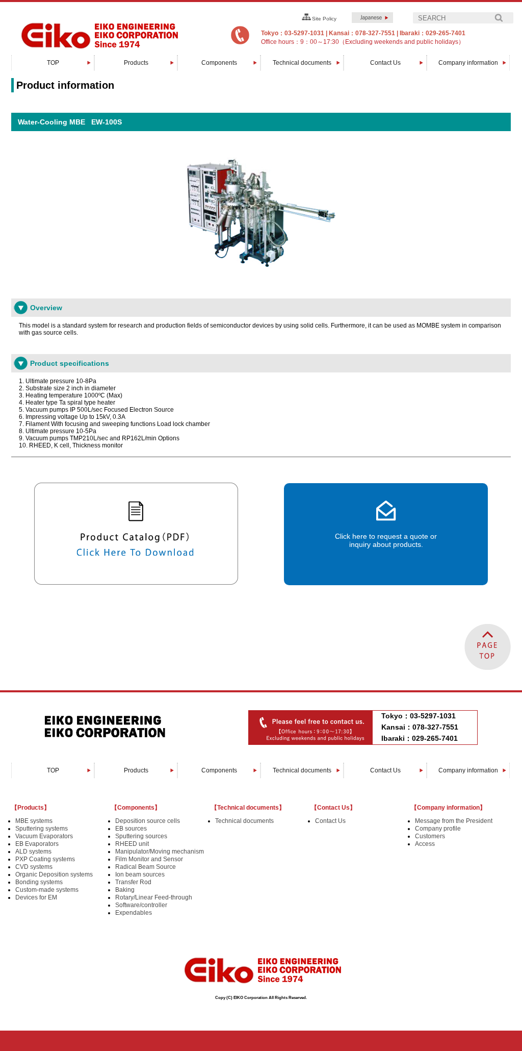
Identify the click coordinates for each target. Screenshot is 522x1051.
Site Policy (324, 18)
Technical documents (302, 63)
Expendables (133, 912)
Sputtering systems (41, 828)
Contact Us (385, 63)
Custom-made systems (47, 889)
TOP (53, 63)
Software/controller (141, 905)
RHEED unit (132, 843)
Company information (468, 63)
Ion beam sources (140, 874)
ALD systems (33, 851)
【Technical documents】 (248, 807)
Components (219, 63)
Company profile (438, 828)
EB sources (131, 828)
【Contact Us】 (333, 807)
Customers (430, 836)
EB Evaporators (37, 843)
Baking (125, 889)
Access (425, 843)
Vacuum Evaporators (44, 836)
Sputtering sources (141, 836)
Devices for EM (36, 897)
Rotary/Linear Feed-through (153, 897)
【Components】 (136, 807)
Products (136, 63)
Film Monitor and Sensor (149, 859)
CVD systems (34, 866)
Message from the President (453, 820)
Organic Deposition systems (54, 874)
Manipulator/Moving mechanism (159, 851)
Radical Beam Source (145, 866)
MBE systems (34, 820)
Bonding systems (39, 882)
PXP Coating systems (45, 859)
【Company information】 (448, 807)
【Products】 (30, 807)
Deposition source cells (147, 820)
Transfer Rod (133, 882)
